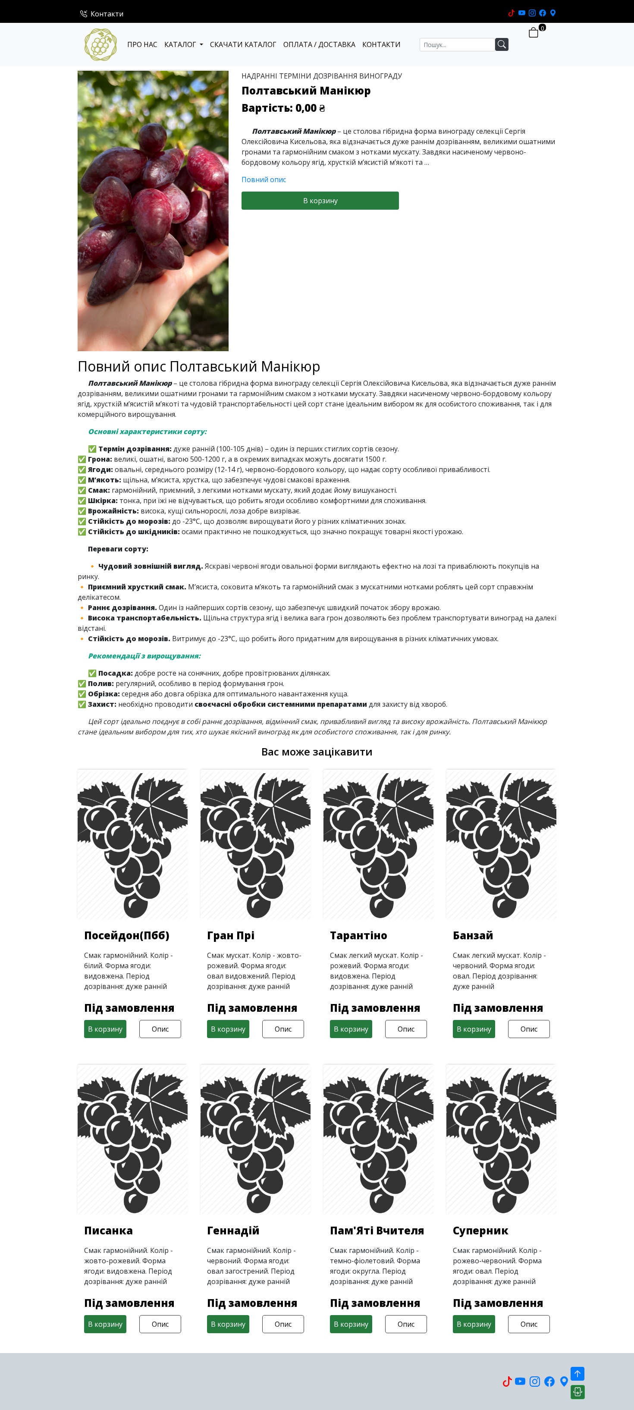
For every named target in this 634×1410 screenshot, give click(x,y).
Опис (160, 1029)
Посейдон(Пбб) (126, 935)
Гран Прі (230, 935)
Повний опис (264, 179)
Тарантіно (358, 935)
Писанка (108, 1230)
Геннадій (233, 1230)
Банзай (473, 935)
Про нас (142, 44)
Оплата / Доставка (319, 44)
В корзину (320, 200)
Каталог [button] (181, 44)
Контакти (107, 14)
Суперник (480, 1230)
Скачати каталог (243, 44)
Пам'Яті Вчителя (377, 1230)
